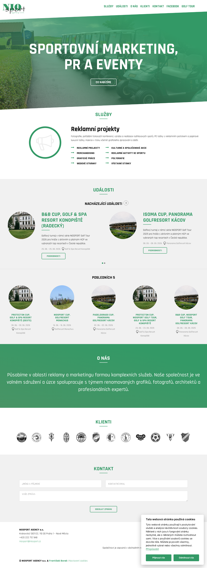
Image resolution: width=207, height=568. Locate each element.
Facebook (173, 6)
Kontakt (158, 6)
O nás (134, 6)
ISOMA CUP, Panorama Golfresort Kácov (168, 217)
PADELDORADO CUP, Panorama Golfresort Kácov (103, 317)
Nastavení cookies (78, 560)
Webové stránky (86, 163)
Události (122, 6)
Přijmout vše (158, 557)
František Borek (58, 560)
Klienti (145, 6)
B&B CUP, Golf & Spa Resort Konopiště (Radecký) (64, 220)
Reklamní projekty (88, 148)
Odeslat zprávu (103, 509)
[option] (53, 236)
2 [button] (104, 263)
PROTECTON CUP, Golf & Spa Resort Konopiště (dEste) (21, 317)
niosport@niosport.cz (30, 541)
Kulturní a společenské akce (129, 148)
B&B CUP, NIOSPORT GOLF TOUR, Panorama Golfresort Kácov (186, 319)
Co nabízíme (103, 82)
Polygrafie (118, 158)
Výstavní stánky (121, 163)
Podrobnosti (53, 256)
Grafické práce (86, 158)
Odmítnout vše (186, 557)
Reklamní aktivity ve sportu (128, 153)
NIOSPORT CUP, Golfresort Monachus (62, 317)
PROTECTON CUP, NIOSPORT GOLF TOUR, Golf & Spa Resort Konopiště (145, 319)
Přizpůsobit (152, 549)
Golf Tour (188, 6)
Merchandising (85, 153)
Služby (108, 6)
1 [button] (102, 263)
